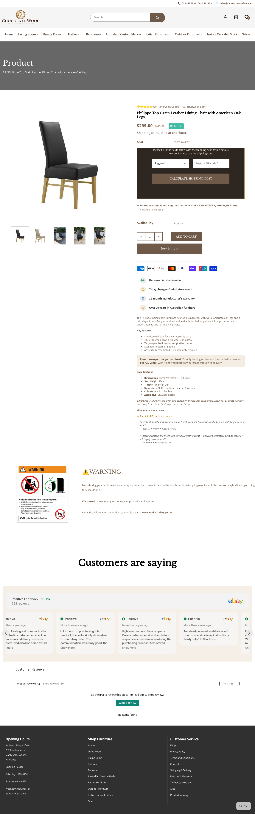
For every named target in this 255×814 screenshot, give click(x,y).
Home (91, 745)
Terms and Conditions (182, 758)
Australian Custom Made (101, 776)
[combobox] (127, 17)
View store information (151, 209)
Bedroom (93, 770)
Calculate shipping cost (191, 178)
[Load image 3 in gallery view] (60, 236)
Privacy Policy (177, 751)
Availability (145, 223)
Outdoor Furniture (98, 788)
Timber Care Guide (180, 782)
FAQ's (173, 745)
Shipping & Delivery (180, 770)
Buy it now (169, 248)
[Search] (157, 18)
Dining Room (95, 758)
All (4, 72)
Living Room (95, 751)
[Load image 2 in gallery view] (40, 236)
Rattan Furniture (97, 782)
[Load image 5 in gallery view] (99, 236)
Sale (90, 801)
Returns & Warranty (181, 776)
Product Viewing (179, 795)
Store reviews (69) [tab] (54, 683)
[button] (17, 648)
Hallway (92, 764)
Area (172, 788)
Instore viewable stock (100, 795)
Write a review (127, 703)
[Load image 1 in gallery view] (20, 236)
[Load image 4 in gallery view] (80, 236)
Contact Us (176, 764)
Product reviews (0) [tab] (28, 683)
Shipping (143, 132)
